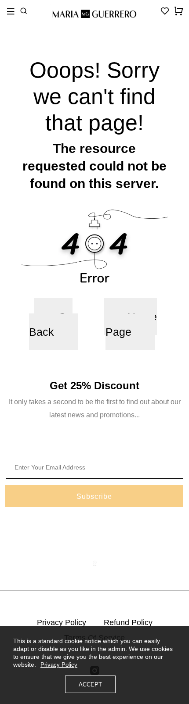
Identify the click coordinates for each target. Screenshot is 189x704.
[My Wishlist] (165, 13)
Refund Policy (128, 622)
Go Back (51, 324)
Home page (131, 324)
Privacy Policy (61, 622)
